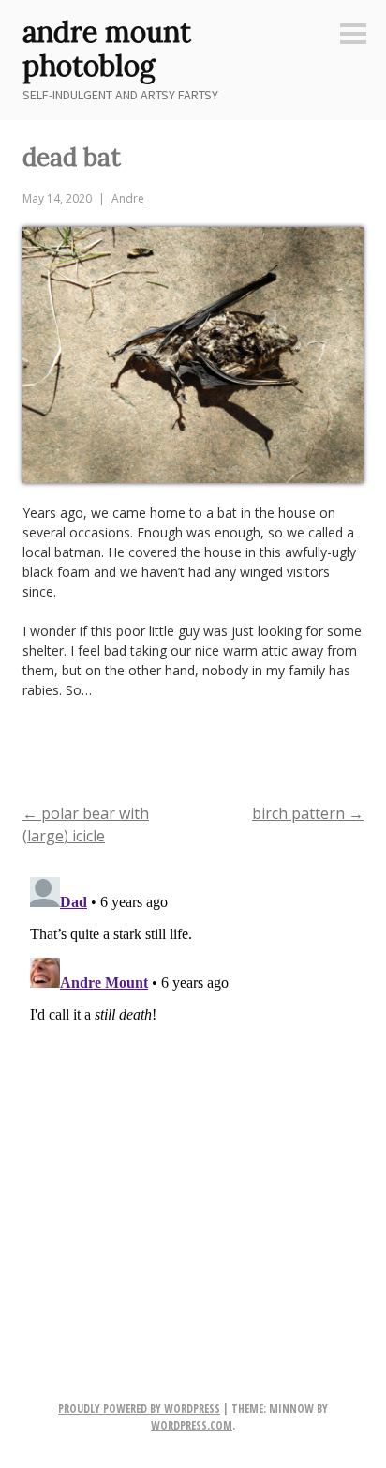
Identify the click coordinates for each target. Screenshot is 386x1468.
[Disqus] (193, 1104)
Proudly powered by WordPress (139, 1408)
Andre (127, 198)
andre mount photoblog (106, 48)
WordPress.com (191, 1425)
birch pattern (308, 813)
